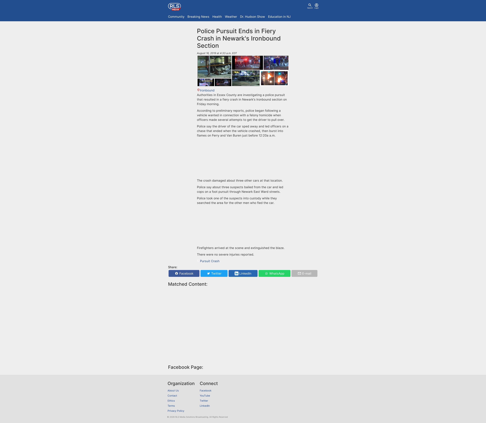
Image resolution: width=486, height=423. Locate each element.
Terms (171, 405)
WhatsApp (276, 273)
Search (310, 8)
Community (176, 16)
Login (316, 8)
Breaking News (198, 16)
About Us (173, 390)
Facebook (185, 273)
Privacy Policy (176, 410)
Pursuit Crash (209, 261)
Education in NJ (279, 16)
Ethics (171, 400)
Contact (172, 395)
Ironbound (207, 90)
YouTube (205, 395)
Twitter (215, 273)
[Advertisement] (243, 157)
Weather (231, 16)
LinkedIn (244, 273)
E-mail (306, 273)
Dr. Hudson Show (252, 16)
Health (217, 16)
